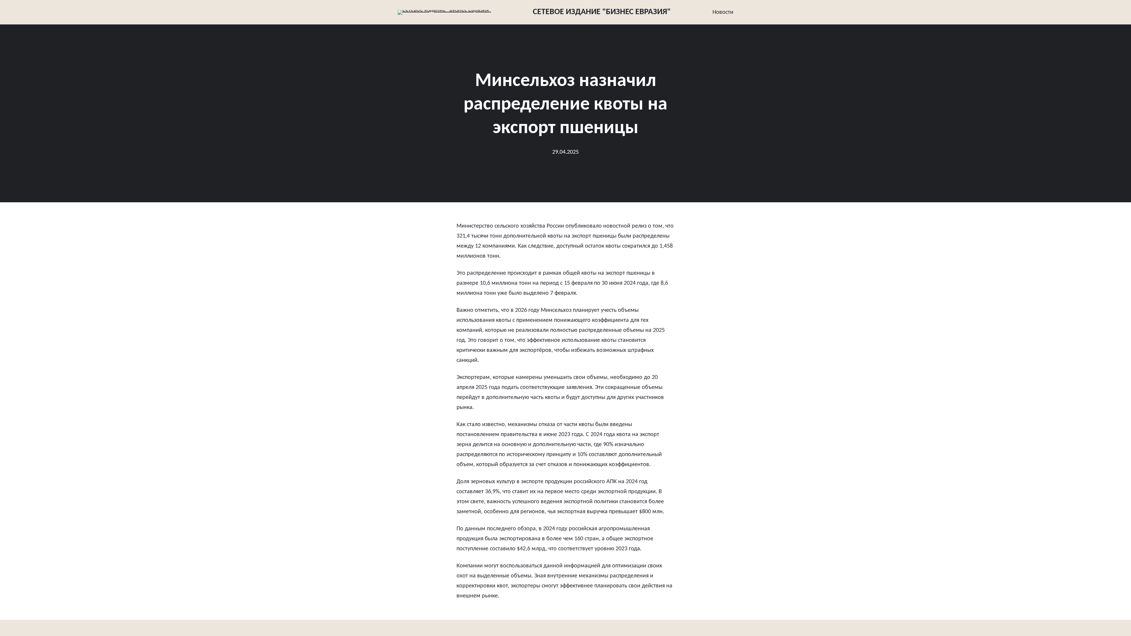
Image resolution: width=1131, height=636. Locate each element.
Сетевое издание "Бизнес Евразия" (602, 12)
